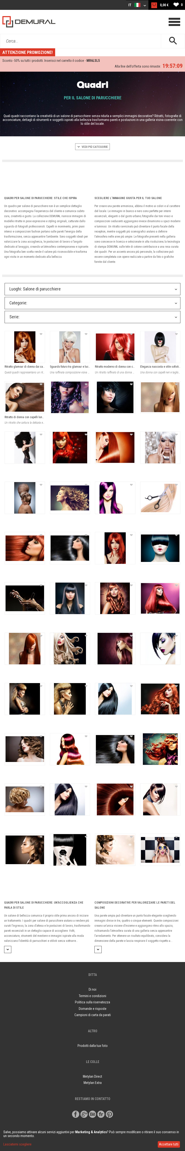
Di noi (92, 989)
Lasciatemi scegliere (17, 1144)
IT (130, 5)
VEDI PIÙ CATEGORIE (94, 147)
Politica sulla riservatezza (92, 1002)
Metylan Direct (92, 1076)
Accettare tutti (168, 1144)
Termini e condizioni (92, 996)
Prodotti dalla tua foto (93, 1046)
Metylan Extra (93, 1083)
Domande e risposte (92, 1009)
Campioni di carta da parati (92, 1015)
